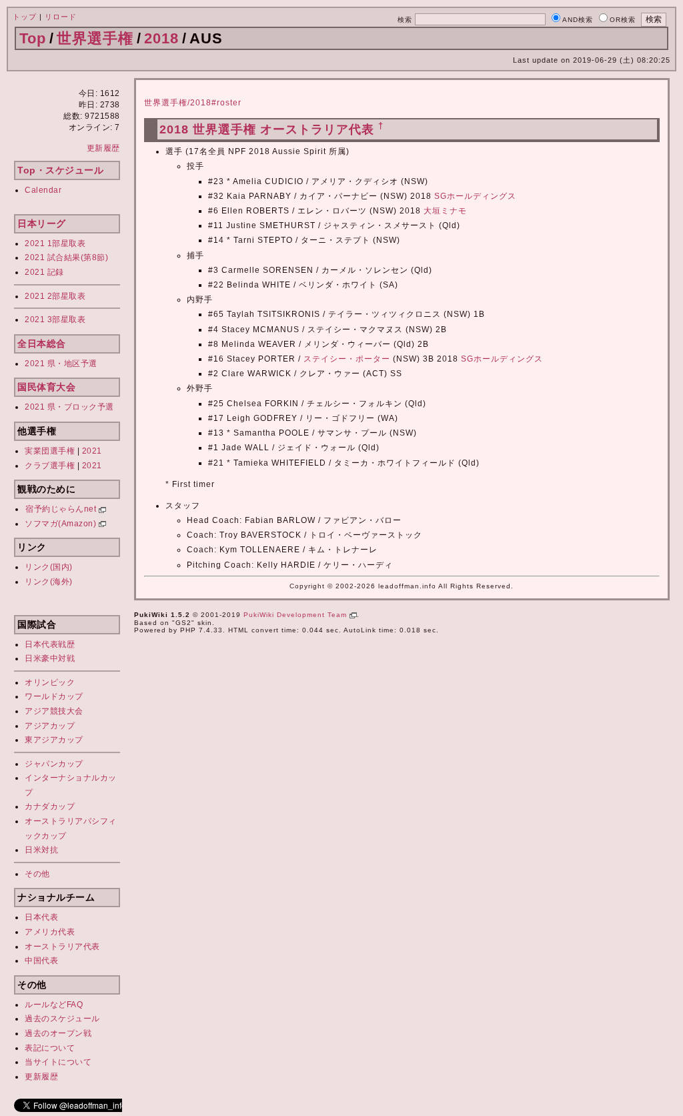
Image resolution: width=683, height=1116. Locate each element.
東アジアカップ (54, 739)
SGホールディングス (475, 196)
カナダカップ (50, 806)
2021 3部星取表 (55, 319)
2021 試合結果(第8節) (66, 257)
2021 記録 (44, 272)
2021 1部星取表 (55, 243)
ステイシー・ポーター (346, 359)
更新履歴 (103, 148)
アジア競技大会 (54, 711)
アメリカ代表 (50, 932)
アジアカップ (50, 725)
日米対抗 (41, 850)
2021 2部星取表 (55, 296)
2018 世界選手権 (207, 129)
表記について (50, 1048)
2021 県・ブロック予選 (69, 407)
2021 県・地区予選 (61, 363)
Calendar (43, 190)
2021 (92, 451)
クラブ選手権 (50, 465)
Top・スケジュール (60, 170)
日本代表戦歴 (50, 644)
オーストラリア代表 (62, 946)
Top (32, 38)
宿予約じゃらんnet (62, 509)
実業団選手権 (50, 451)
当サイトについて (58, 1062)
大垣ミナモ (445, 210)
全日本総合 (41, 343)
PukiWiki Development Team (296, 614)
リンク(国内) (49, 567)
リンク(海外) (49, 581)
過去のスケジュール (62, 1018)
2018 (161, 38)
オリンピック (50, 682)
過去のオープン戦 (58, 1033)
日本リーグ (41, 223)
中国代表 (41, 960)
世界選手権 (95, 38)
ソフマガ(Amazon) (62, 523)
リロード (61, 17)
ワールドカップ (54, 696)
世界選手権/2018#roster (192, 102)
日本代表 (41, 917)
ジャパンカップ (54, 763)
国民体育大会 (46, 387)
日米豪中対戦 (50, 658)
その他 (37, 874)
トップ (25, 17)
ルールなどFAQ (54, 1004)
